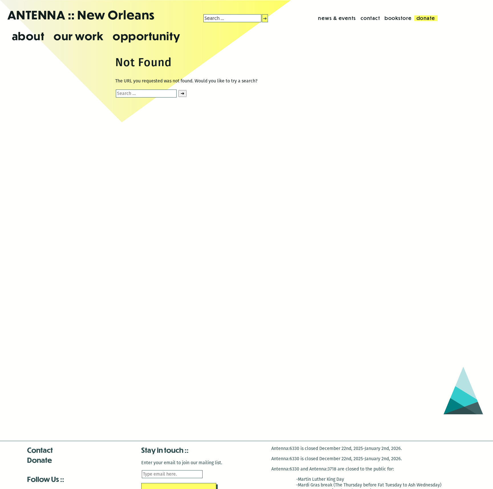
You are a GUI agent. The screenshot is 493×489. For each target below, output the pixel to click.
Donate (39, 459)
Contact (40, 449)
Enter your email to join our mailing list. (181, 462)
